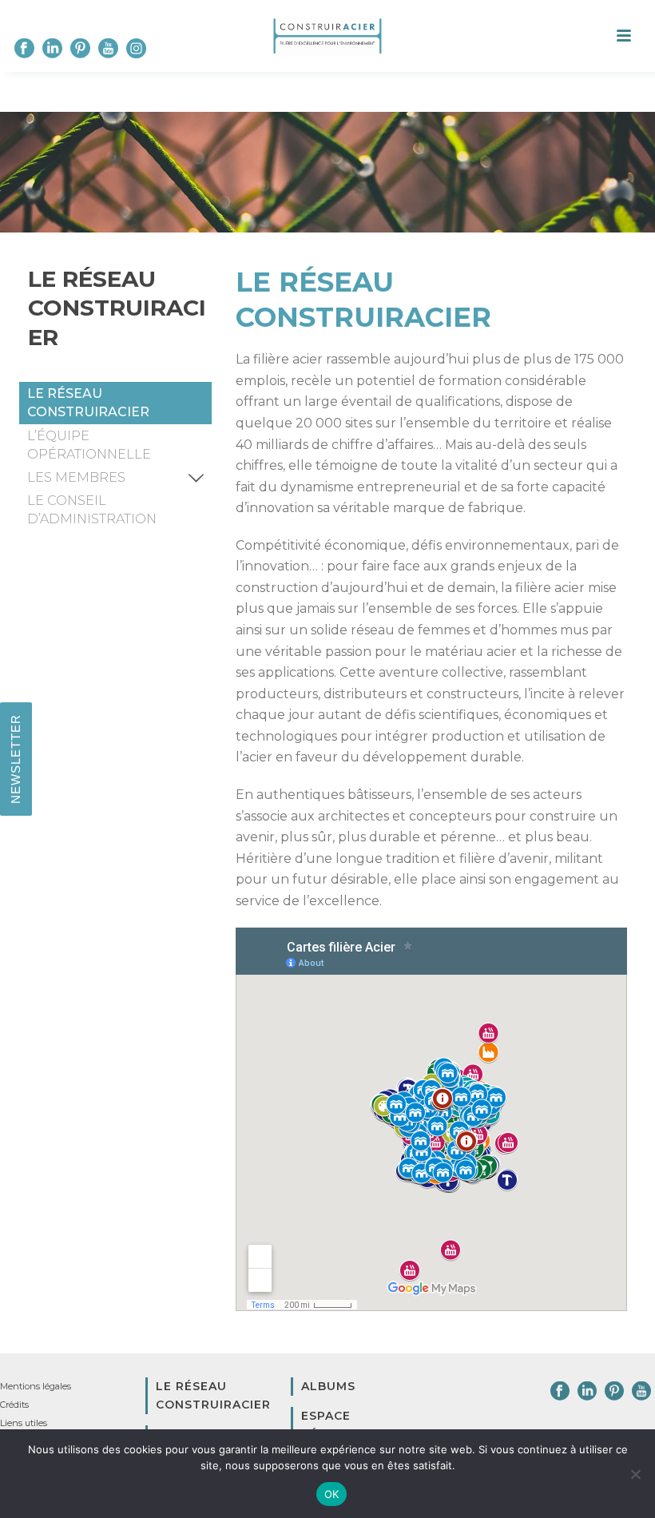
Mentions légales (35, 1386)
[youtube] (641, 1391)
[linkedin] (587, 1391)
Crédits (14, 1404)
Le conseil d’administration (92, 510)
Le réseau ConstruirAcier (88, 402)
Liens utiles (23, 1423)
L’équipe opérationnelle (89, 445)
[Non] (635, 1474)
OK (331, 1494)
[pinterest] (614, 1391)
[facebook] (560, 1391)
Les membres (76, 477)
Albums (328, 1386)
